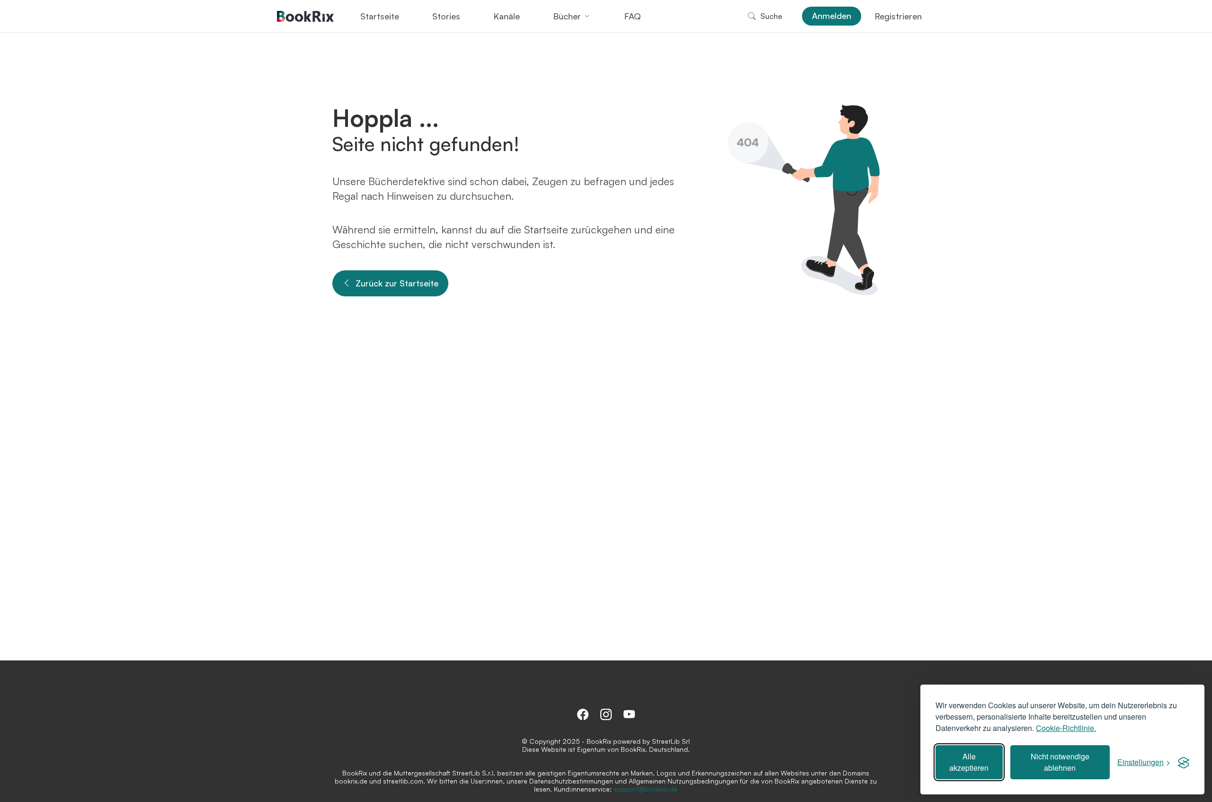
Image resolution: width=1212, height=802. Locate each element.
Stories (446, 16)
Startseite (379, 16)
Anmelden (831, 15)
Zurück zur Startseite (397, 283)
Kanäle (506, 16)
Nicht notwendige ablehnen (1060, 762)
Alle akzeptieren (969, 762)
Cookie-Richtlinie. (1066, 727)
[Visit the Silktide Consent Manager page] (1183, 762)
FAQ (632, 16)
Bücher (567, 16)
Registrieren (898, 16)
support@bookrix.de (645, 789)
